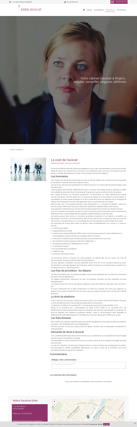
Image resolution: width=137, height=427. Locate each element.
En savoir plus (94, 424)
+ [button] (54, 401)
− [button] (54, 404)
